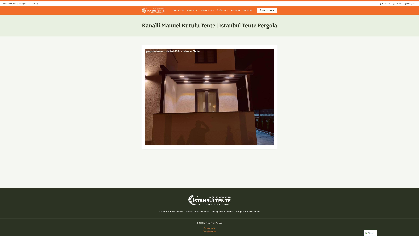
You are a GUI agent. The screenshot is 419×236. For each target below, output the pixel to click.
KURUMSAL (192, 10)
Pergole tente (209, 228)
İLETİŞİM (247, 10)
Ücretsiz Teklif (267, 10)
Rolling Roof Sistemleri (222, 211)
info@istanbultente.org (28, 3)
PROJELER (235, 10)
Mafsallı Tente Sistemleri (197, 211)
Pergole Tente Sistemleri (248, 211)
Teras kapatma (209, 231)
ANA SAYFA (178, 10)
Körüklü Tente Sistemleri (171, 211)
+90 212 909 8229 (9, 3)
